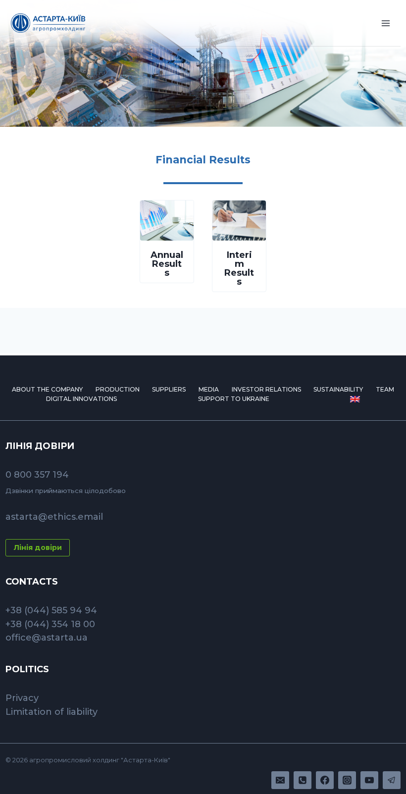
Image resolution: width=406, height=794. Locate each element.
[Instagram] (347, 780)
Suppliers (169, 389)
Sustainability (338, 389)
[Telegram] (392, 780)
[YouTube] (369, 780)
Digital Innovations (81, 398)
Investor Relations (266, 389)
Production (118, 389)
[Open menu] (386, 23)
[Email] (280, 780)
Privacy (22, 698)
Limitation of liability (51, 711)
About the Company (47, 389)
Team (385, 389)
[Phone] (302, 780)
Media (209, 389)
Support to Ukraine (233, 398)
